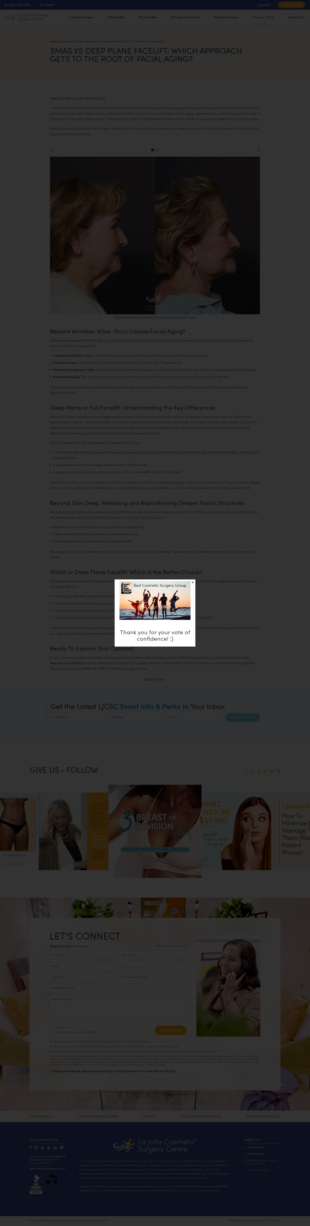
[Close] (192, 582)
